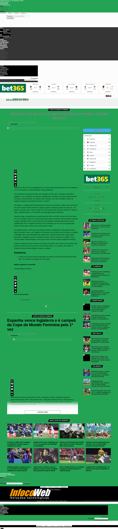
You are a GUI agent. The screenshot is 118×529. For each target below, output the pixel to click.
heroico (61, 294)
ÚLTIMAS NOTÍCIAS (5, 5)
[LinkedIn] (46, 182)
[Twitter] (46, 176)
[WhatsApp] (46, 171)
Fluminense (4, 47)
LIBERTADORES (4, 3)
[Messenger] (46, 179)
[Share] (46, 185)
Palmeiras (3, 45)
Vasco (2, 48)
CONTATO (2, 11)
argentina (39, 294)
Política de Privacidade (5, 34)
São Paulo (3, 44)
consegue (47, 294)
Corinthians (4, 42)
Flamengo (3, 41)
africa (33, 294)
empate (54, 294)
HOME (2, 39)
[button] (32, 6)
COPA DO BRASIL (4, 2)
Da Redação (14, 124)
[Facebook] (46, 174)
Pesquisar (9, 16)
